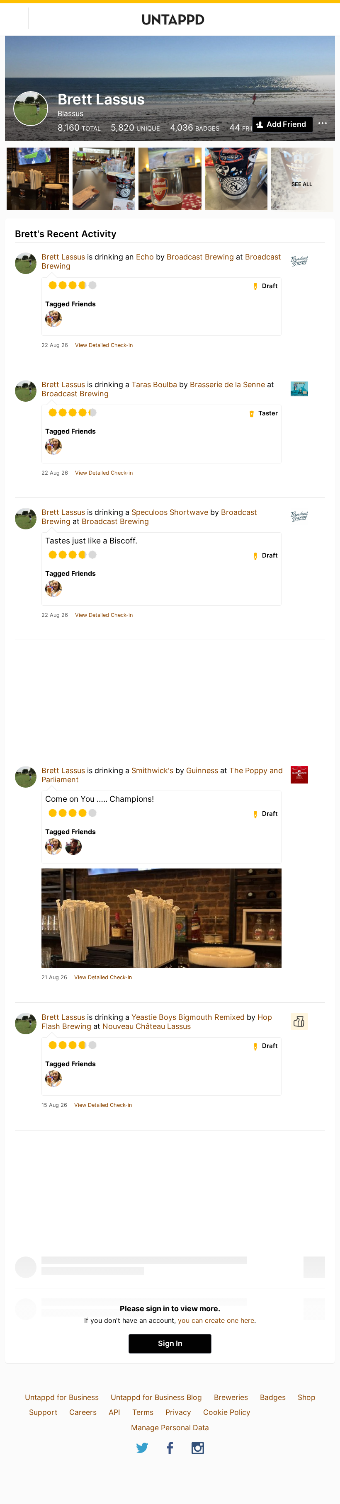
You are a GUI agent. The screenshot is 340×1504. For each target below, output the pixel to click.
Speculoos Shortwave (169, 512)
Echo (145, 256)
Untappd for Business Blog (156, 1397)
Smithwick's (152, 770)
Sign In (170, 1343)
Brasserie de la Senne (227, 384)
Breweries (231, 1397)
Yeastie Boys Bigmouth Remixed (188, 1017)
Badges (273, 1397)
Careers (83, 1412)
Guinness (202, 770)
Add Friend (286, 124)
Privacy (178, 1412)
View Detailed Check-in (104, 345)
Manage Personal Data (170, 1427)
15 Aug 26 (54, 1105)
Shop (307, 1397)
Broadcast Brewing (200, 256)
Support (43, 1412)
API (114, 1412)
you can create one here (216, 1320)
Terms (142, 1412)
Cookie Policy (226, 1412)
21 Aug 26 (54, 977)
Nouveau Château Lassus (146, 1026)
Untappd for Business (62, 1397)
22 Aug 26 (54, 345)
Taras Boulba (154, 384)
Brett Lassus (63, 256)
